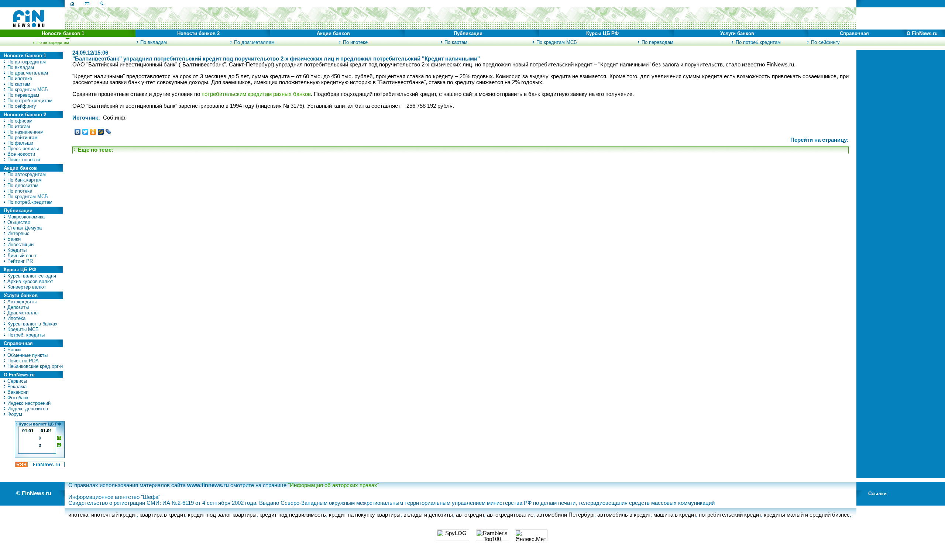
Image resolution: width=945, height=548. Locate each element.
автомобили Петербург (565, 515)
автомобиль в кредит (623, 515)
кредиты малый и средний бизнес (807, 515)
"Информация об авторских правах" (333, 485)
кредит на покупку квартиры (365, 515)
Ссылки (877, 493)
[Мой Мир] (101, 132)
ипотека (78, 515)
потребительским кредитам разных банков (256, 94)
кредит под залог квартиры (222, 515)
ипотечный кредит (114, 515)
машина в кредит (674, 515)
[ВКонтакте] (78, 132)
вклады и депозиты (428, 515)
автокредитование (510, 515)
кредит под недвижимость (293, 515)
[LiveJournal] (109, 132)
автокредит (470, 515)
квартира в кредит (162, 515)
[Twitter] (85, 132)
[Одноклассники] (93, 132)
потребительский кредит (730, 515)
